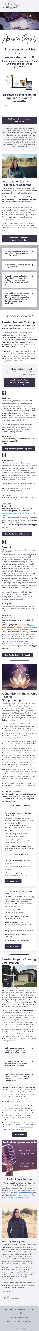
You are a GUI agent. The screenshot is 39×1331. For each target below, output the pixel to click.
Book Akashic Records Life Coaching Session (19, 239)
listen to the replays (26, 1193)
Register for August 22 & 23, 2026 (18, 449)
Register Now (13, 881)
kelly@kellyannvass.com (19, 1317)
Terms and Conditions (25, 1321)
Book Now (19, 1134)
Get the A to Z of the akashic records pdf (19, 120)
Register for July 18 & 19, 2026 (17, 534)
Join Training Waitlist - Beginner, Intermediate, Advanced (19, 382)
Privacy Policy (11, 1321)
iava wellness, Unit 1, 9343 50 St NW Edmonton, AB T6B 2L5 (18, 513)
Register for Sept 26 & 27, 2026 (17, 655)
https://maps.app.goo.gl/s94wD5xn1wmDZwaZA (19, 643)
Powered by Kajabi (19, 1328)
